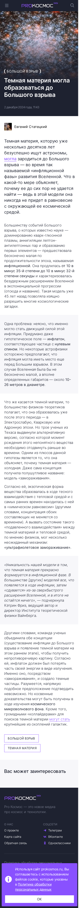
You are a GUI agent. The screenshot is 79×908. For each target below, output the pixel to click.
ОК (39, 899)
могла (10, 158)
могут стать (59, 719)
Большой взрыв (21, 738)
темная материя (22, 748)
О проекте (11, 830)
